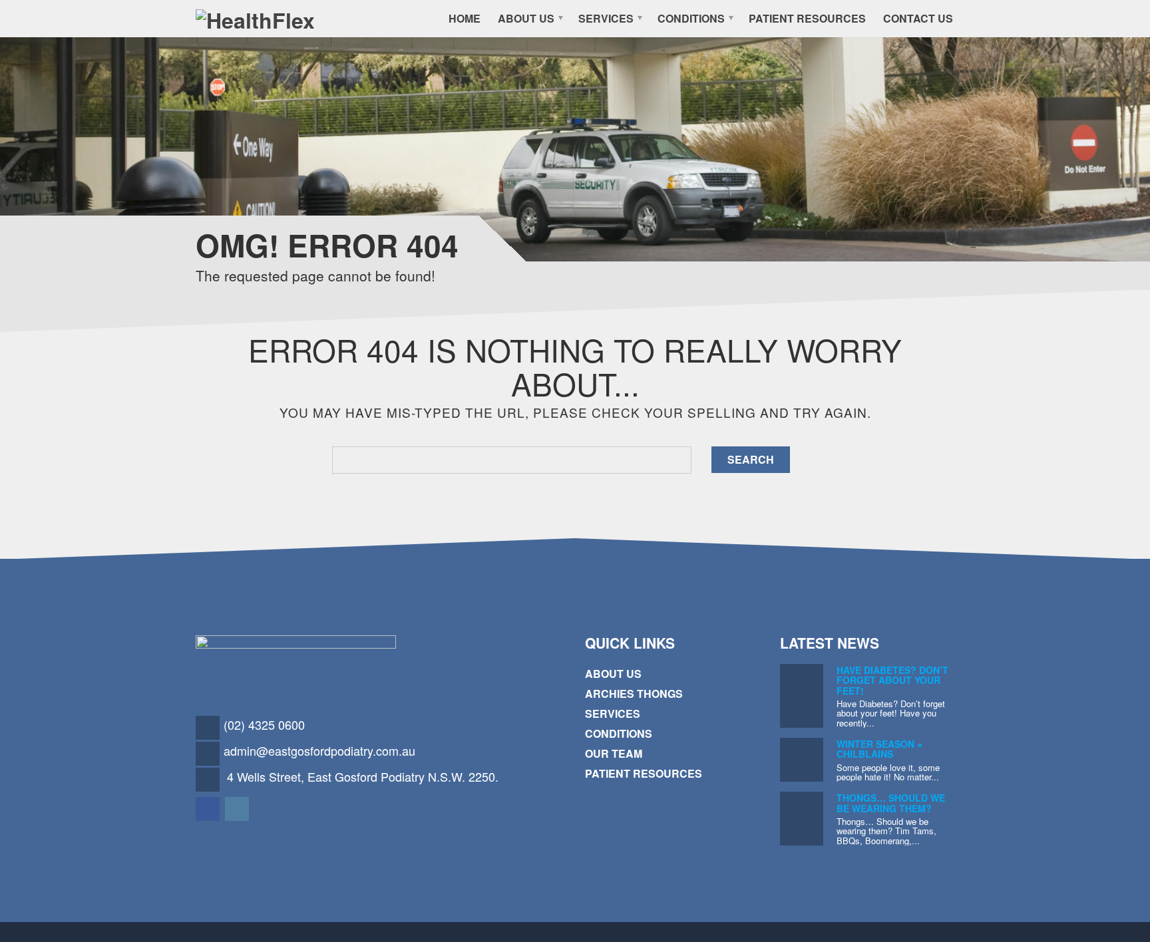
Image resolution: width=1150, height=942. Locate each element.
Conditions (691, 18)
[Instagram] (238, 807)
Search (750, 459)
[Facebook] (209, 807)
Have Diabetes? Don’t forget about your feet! (892, 680)
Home (464, 18)
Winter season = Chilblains (879, 748)
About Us (526, 18)
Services (606, 18)
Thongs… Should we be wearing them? (891, 802)
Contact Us (918, 18)
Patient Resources (807, 18)
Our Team (613, 753)
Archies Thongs (634, 693)
